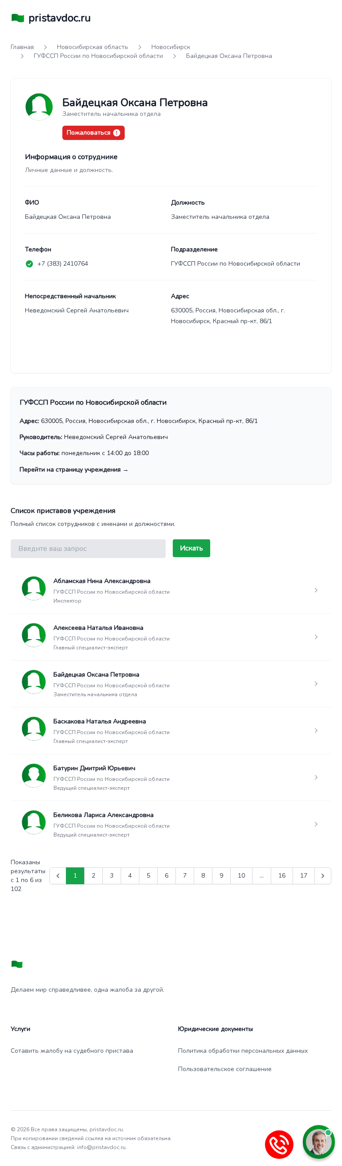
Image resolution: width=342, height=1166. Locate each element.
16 (281, 875)
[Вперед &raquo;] (322, 875)
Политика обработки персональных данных (243, 1051)
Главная (22, 47)
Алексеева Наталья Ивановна (98, 628)
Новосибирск (170, 47)
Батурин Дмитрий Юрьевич (94, 768)
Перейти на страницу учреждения (74, 469)
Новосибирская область (92, 47)
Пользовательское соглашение (225, 1069)
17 (303, 875)
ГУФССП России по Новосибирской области (98, 56)
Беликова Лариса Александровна (103, 815)
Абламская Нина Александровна (102, 581)
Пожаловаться (88, 132)
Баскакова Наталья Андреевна (99, 721)
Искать (191, 548)
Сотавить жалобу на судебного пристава (72, 1051)
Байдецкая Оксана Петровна (96, 674)
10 (241, 875)
